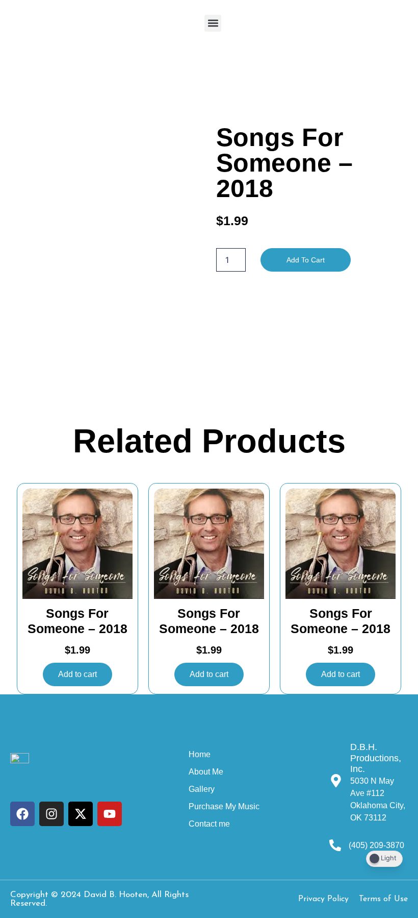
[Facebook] (22, 814)
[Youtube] (109, 814)
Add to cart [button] (77, 674)
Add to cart (305, 260)
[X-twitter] (80, 814)
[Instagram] (51, 814)
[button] (212, 23)
